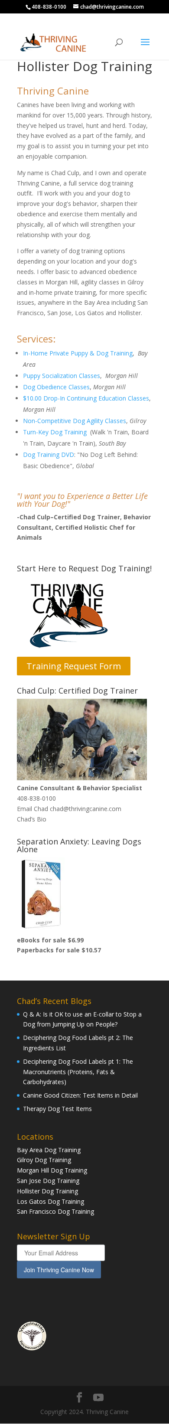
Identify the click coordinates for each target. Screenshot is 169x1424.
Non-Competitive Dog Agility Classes (74, 421)
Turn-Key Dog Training (55, 432)
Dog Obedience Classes (56, 387)
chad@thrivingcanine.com (85, 809)
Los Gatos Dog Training (50, 1201)
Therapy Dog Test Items (57, 1109)
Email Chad (32, 809)
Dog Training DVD (48, 454)
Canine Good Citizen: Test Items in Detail (80, 1095)
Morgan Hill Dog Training (52, 1170)
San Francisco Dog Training (55, 1211)
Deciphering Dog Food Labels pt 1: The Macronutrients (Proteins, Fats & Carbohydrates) (78, 1071)
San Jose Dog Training (48, 1180)
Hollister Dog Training (47, 1191)
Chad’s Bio (31, 819)
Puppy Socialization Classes (61, 375)
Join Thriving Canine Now (59, 1269)
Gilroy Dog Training (44, 1160)
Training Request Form (73, 666)
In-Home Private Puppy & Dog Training (78, 353)
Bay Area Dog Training (49, 1150)
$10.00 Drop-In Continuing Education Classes (86, 398)
